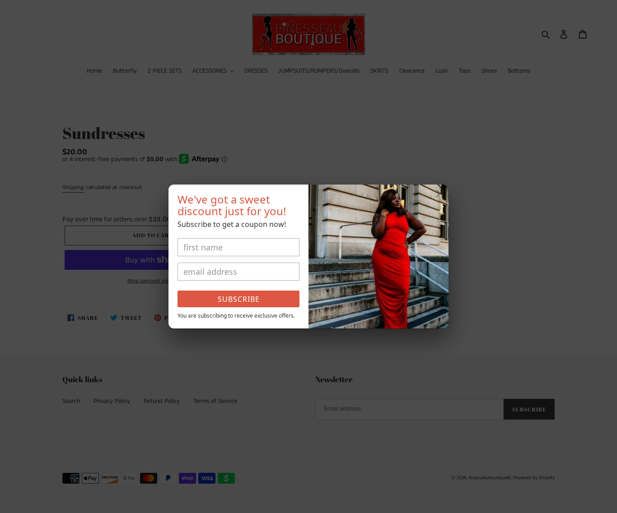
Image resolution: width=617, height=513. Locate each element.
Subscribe (239, 299)
